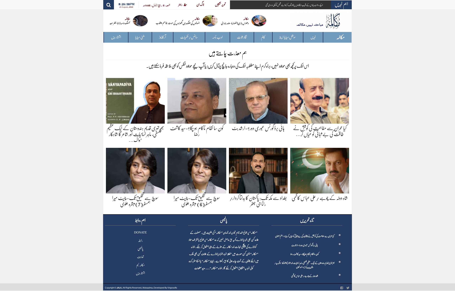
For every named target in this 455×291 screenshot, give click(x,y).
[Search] (109, 4)
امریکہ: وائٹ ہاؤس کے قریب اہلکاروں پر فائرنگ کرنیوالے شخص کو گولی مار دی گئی (294, 5)
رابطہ (140, 240)
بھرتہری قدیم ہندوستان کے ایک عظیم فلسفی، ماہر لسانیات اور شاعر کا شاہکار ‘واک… (135, 134)
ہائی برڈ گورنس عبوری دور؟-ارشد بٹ (258, 128)
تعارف (140, 256)
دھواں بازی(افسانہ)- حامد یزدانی (235, 22)
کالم (263, 37)
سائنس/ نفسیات (189, 37)
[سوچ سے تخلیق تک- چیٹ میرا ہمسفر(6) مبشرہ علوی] (196, 170)
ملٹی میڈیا (140, 37)
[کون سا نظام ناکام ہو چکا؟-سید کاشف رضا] (196, 100)
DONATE (140, 232)
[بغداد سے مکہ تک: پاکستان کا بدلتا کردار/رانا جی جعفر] (258, 170)
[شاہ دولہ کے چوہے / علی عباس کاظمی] (319, 170)
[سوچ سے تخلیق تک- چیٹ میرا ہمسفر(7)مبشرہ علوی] (135, 170)
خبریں (313, 37)
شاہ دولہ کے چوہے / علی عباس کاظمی (320, 198)
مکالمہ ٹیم (140, 265)
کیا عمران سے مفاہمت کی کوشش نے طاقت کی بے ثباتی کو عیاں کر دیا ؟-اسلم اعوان (304, 236)
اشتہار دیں (116, 37)
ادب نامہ (217, 37)
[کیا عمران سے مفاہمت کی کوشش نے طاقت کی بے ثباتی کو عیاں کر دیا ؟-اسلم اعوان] (319, 100)
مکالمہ (340, 37)
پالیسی (140, 248)
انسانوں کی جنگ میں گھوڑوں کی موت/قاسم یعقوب (178, 22)
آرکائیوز (162, 37)
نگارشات (242, 37)
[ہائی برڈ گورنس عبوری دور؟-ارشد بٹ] (258, 100)
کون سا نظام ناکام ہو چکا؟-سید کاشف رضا (304, 254)
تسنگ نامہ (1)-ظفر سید (119, 22)
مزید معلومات (199, 268)
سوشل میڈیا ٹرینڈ (287, 37)
